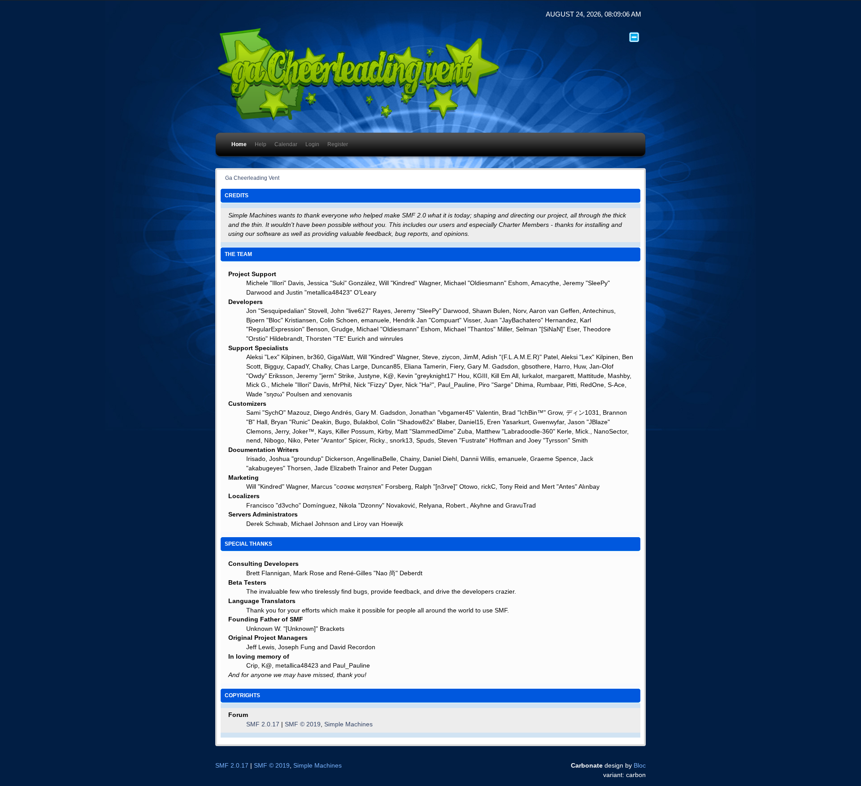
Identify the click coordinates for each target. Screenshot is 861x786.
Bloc (640, 765)
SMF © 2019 (303, 724)
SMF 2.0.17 (262, 724)
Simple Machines (348, 724)
